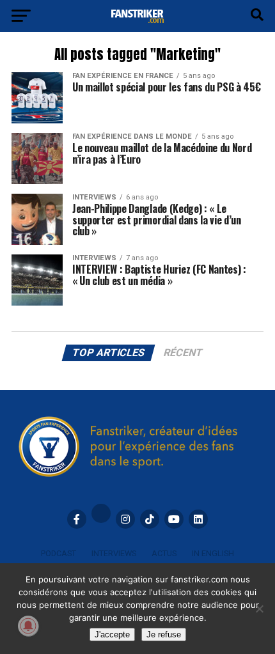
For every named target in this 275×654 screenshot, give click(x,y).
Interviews (113, 553)
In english (213, 553)
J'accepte (112, 634)
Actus (164, 553)
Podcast (58, 553)
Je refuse (163, 634)
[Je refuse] (259, 608)
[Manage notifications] (28, 626)
